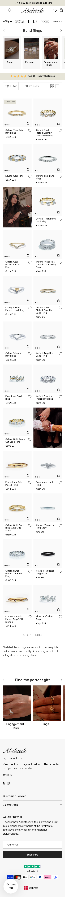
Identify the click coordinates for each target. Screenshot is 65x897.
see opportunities (49, 3)
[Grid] (52, 86)
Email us (7, 774)
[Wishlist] (55, 10)
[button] (10, 886)
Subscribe (32, 854)
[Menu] (4, 10)
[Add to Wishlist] (30, 130)
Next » (38, 634)
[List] (57, 86)
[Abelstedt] (32, 10)
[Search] (11, 10)
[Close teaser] (19, 878)
